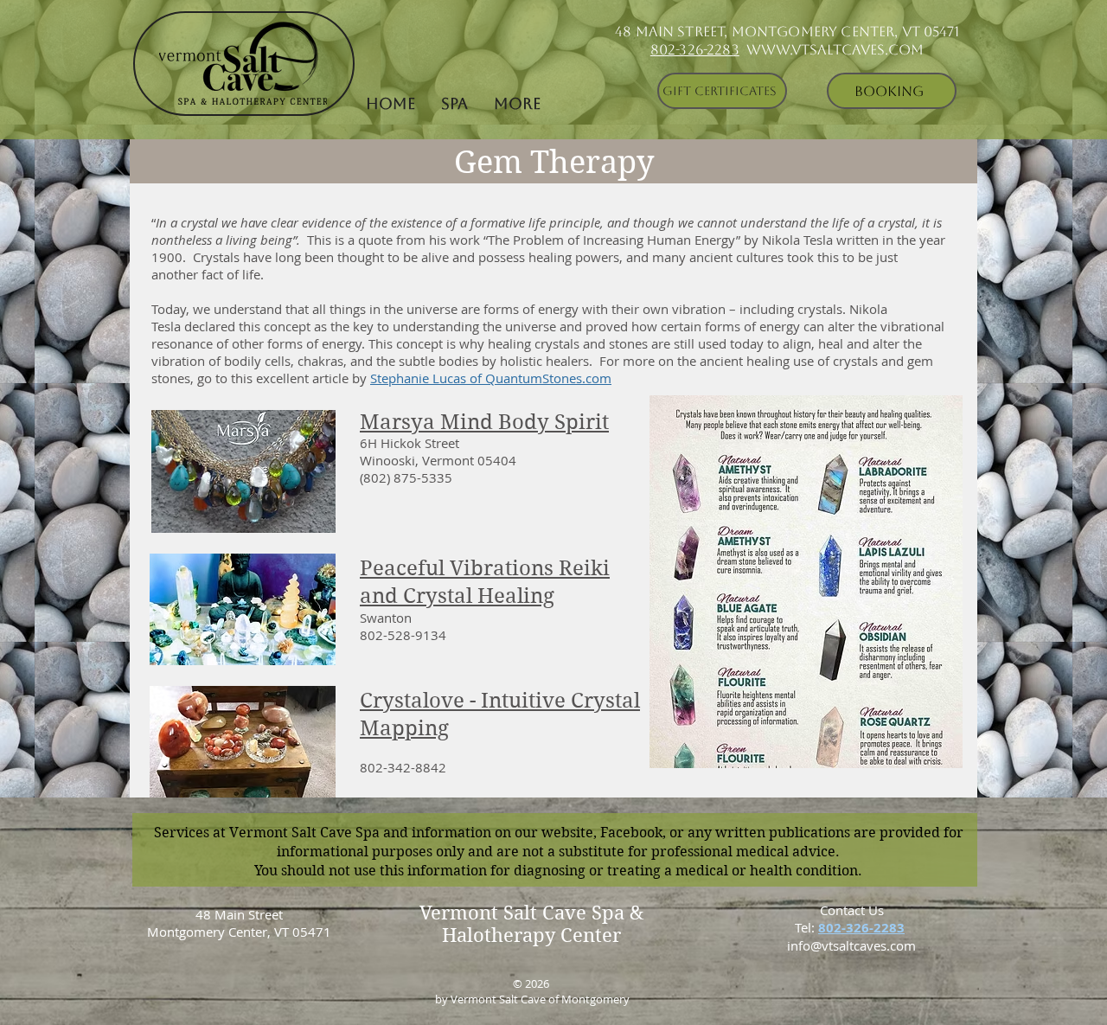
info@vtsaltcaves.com (851, 945)
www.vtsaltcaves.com (835, 50)
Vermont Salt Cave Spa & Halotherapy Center (531, 923)
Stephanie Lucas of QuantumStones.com (490, 378)
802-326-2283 (694, 50)
